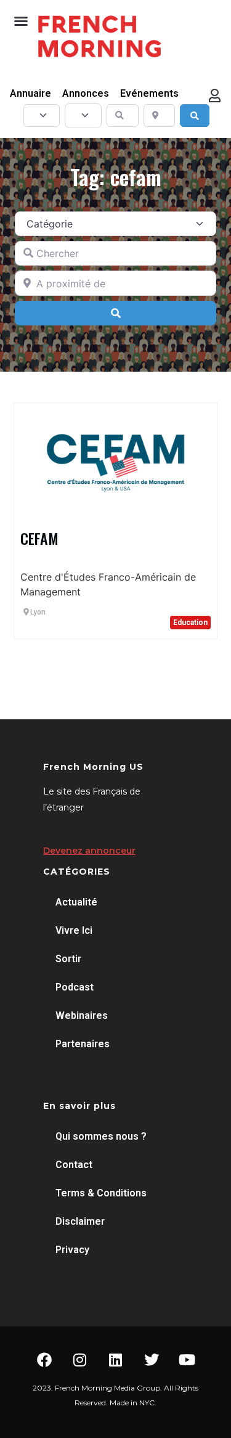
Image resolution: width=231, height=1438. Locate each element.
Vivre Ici (73, 930)
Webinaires (81, 1015)
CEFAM (39, 538)
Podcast (74, 987)
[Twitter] (151, 1360)
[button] (21, 21)
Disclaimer (80, 1221)
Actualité (76, 902)
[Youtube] (187, 1360)
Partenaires (82, 1044)
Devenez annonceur (89, 850)
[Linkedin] (116, 1360)
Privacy (72, 1250)
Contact (73, 1164)
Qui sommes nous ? (101, 1136)
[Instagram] (80, 1360)
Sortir (68, 959)
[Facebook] (44, 1360)
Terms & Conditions (101, 1193)
